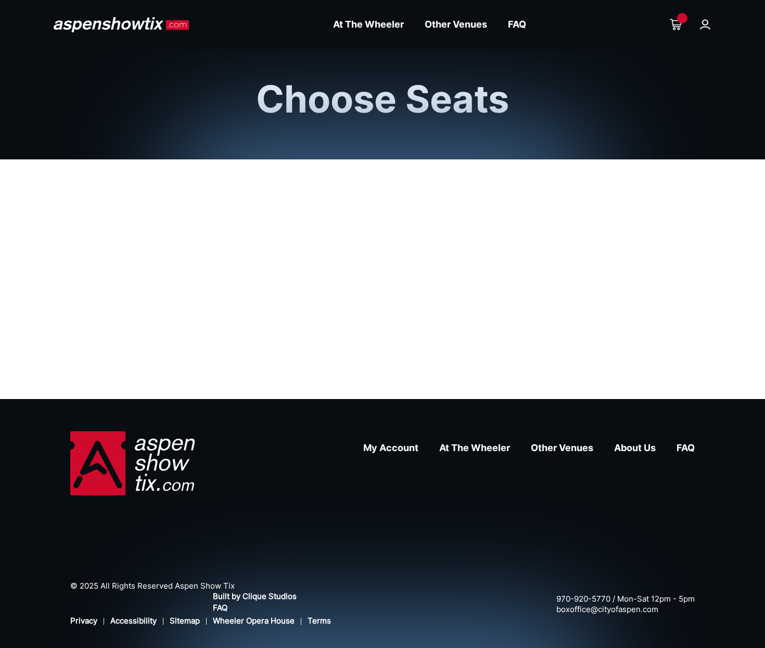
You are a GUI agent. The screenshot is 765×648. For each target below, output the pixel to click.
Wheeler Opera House (254, 621)
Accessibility (133, 621)
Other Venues (456, 24)
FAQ (517, 24)
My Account (390, 447)
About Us (635, 447)
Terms (319, 621)
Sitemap (185, 621)
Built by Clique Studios (255, 596)
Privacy (83, 621)
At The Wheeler (368, 24)
